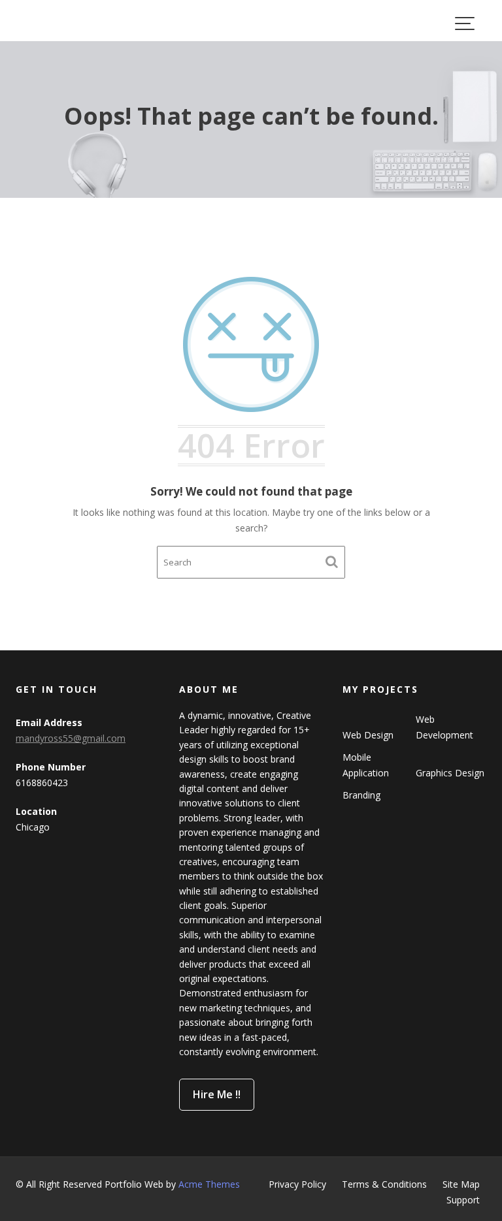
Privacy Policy (297, 1184)
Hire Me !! (217, 1094)
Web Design (368, 735)
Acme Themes (209, 1184)
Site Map (461, 1184)
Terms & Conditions (384, 1184)
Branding (361, 795)
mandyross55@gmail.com (71, 738)
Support (463, 1200)
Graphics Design (450, 773)
